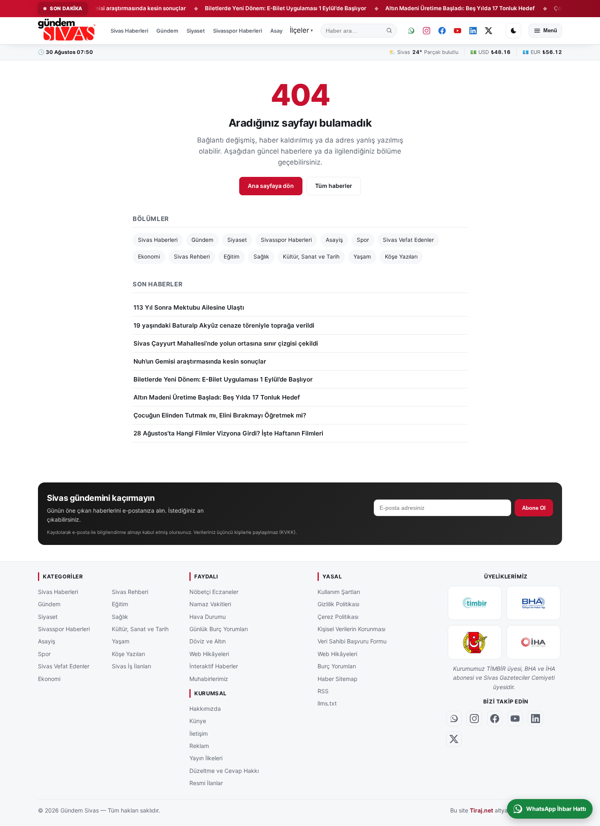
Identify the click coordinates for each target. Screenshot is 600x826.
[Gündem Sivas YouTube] (457, 30)
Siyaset (196, 30)
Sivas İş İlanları (131, 666)
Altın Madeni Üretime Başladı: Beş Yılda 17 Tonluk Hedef (441, 8)
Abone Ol (534, 508)
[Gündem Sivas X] (488, 30)
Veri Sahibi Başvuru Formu (352, 641)
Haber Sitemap (338, 678)
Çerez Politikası (338, 616)
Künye (197, 720)
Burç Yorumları (337, 666)
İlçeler (301, 30)
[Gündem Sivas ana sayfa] (67, 30)
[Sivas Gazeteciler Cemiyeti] (475, 642)
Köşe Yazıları (401, 256)
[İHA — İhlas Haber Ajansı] (533, 642)
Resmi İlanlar (206, 782)
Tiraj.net (481, 810)
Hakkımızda (205, 708)
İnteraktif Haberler (213, 666)
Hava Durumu (207, 616)
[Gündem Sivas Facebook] (442, 30)
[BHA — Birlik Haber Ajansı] (533, 603)
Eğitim (232, 256)
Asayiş (278, 30)
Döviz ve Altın (207, 641)
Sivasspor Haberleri (237, 30)
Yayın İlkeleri (205, 758)
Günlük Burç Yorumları (218, 628)
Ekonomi (149, 256)
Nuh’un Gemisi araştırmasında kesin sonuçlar (107, 8)
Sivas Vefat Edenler (408, 240)
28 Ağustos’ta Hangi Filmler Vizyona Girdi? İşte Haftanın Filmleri (228, 433)
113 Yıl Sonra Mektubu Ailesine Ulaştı (188, 307)
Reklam (199, 745)
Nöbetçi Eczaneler (213, 591)
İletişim (198, 733)
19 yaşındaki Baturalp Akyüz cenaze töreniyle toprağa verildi (223, 325)
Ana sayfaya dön (271, 185)
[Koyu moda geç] (513, 30)
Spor (363, 240)
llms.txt (327, 703)
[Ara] (389, 30)
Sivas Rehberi (192, 256)
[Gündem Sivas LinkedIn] (473, 30)
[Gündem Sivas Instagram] (426, 30)
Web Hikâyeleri (209, 653)
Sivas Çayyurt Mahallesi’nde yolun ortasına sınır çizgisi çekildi (225, 343)
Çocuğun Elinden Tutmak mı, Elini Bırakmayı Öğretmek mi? (219, 415)
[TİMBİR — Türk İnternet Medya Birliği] (475, 603)
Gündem (167, 30)
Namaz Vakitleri (210, 604)
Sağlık (261, 256)
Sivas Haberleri (129, 30)
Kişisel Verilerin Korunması (351, 628)
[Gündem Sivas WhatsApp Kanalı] (411, 30)
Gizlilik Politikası (338, 604)
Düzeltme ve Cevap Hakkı (224, 770)
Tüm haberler (333, 185)
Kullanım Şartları (339, 591)
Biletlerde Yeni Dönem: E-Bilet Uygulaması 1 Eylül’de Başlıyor (266, 8)
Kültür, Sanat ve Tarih (311, 256)
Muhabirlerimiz (208, 678)
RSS (323, 691)
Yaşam (362, 256)
